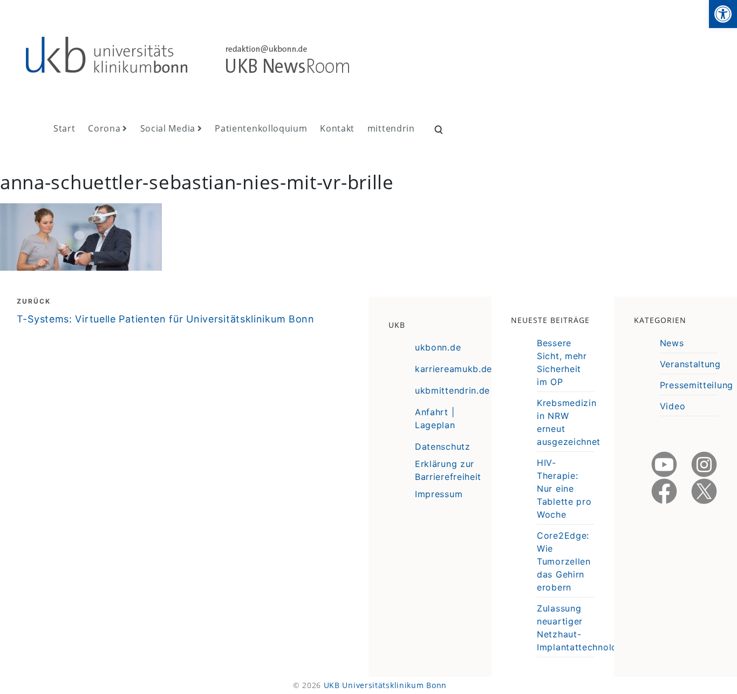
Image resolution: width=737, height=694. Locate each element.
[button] (723, 14)
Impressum (438, 494)
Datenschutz (442, 446)
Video (673, 406)
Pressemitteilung (696, 385)
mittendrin (391, 128)
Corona (104, 128)
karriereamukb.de (453, 368)
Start (64, 128)
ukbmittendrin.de (452, 390)
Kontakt (337, 128)
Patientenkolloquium (261, 128)
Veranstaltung (690, 364)
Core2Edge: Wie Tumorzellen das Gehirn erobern (564, 561)
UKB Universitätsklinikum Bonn (385, 685)
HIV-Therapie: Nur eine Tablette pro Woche (564, 488)
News (672, 343)
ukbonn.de (438, 347)
